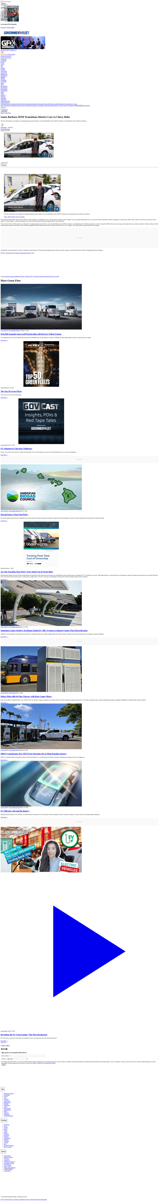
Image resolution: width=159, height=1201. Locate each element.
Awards (55, 104)
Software (3, 95)
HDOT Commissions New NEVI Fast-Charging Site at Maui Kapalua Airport (33, 754)
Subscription (4, 105)
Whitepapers (40, 104)
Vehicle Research (5, 101)
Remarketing (4, 89)
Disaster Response (5, 56)
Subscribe (3, 27)
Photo (21, 104)
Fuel (2, 65)
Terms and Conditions (68, 105)
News (12, 1)
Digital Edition (10, 27)
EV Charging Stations (37, 276)
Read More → (4, 340)
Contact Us (24, 105)
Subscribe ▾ (4, 5)
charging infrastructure (10, 276)
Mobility (3, 77)
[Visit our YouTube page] (6, 1049)
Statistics (35, 104)
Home (2, 113)
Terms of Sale (19, 1199)
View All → (4, 1042)
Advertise (18, 105)
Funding (3, 68)
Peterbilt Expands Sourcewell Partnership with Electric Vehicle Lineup (31, 334)
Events (2, 62)
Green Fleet (4, 71)
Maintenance (4, 74)
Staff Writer (12, 693)
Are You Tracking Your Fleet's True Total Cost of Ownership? (27, 572)
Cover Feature (7, 1)
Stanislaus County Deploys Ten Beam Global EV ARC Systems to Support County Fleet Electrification (44, 630)
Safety (2, 92)
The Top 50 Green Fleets (11, 391)
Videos (18, 104)
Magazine (30, 104)
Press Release (51, 105)
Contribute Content (42, 105)
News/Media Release (14, 330)
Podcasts (46, 104)
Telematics (3, 98)
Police (2, 83)
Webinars (50, 104)
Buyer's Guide (73, 104)
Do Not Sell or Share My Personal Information (35, 1199)
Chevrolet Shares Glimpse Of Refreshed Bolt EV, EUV (19, 253)
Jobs (58, 104)
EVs (30, 276)
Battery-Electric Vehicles (22, 276)
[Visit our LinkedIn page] (3, 1049)
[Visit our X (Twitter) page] (5, 1049)
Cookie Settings (79, 105)
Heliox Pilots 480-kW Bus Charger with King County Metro (26, 696)
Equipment (3, 59)
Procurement (4, 86)
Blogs (14, 104)
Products (25, 104)
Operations (3, 80)
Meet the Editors (11, 105)
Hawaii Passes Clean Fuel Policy (14, 514)
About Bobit (86, 105)
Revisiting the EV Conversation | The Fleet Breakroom (24, 1035)
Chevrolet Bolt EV (48, 276)
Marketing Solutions (32, 105)
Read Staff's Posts (5, 129)
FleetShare (3, 104)
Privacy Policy (59, 105)
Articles (16, 1)
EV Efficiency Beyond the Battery (15, 811)
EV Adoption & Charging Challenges (16, 449)
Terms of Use (11, 1199)
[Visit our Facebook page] (1, 1049)
